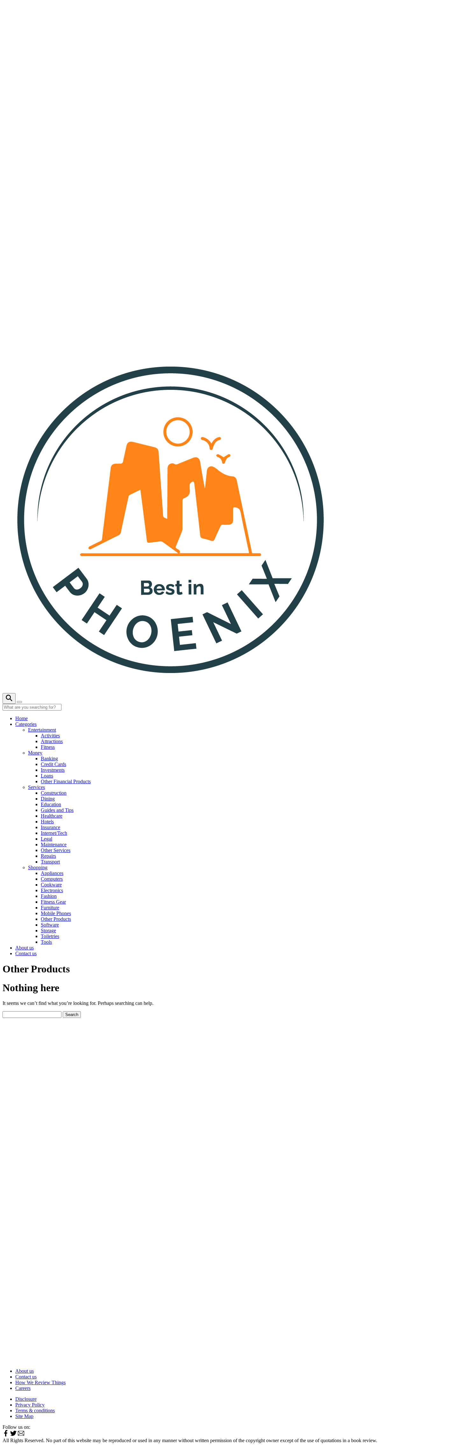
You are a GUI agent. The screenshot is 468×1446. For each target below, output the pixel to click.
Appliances (52, 873)
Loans (47, 775)
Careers (23, 1388)
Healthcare (51, 816)
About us (24, 947)
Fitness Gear (53, 902)
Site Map (24, 1416)
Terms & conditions (35, 1410)
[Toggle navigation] (19, 702)
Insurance (50, 827)
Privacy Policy (30, 1404)
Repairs (48, 856)
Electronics (52, 890)
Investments (53, 770)
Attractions (52, 741)
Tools (46, 942)
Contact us (26, 953)
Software (50, 924)
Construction (54, 793)
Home (21, 718)
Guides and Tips (57, 810)
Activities (50, 735)
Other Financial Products (66, 781)
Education (51, 804)
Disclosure (26, 1399)
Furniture (50, 907)
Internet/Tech (54, 833)
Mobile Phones (56, 913)
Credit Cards (53, 764)
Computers (52, 879)
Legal (46, 838)
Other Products (56, 919)
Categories (26, 724)
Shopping (37, 867)
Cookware (51, 884)
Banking (49, 758)
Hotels (47, 821)
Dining (48, 798)
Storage (48, 930)
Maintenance (54, 844)
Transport (50, 861)
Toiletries (50, 936)
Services (36, 787)
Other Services (55, 850)
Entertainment (42, 730)
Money (35, 752)
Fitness (48, 747)
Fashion (49, 896)
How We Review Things (40, 1382)
